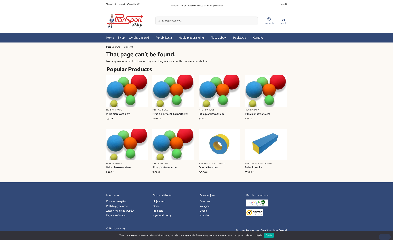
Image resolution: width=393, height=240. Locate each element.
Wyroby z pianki (217, 163)
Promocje (158, 211)
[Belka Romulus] (266, 144)
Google (203, 211)
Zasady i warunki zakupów (120, 211)
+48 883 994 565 (133, 4)
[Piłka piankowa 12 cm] (173, 144)
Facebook (205, 201)
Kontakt (283, 4)
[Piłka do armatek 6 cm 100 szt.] (173, 91)
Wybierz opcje (127, 126)
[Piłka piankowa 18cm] (127, 144)
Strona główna (113, 47)
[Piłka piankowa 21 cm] (219, 91)
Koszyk (283, 23)
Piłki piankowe (114, 110)
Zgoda (269, 235)
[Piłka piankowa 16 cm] (266, 91)
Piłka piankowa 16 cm (257, 114)
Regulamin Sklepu (116, 215)
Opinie (156, 206)
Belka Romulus (254, 168)
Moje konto (269, 23)
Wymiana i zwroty (162, 215)
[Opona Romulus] (219, 144)
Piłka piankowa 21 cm (211, 114)
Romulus (203, 163)
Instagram (205, 206)
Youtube (204, 215)
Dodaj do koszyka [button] (219, 179)
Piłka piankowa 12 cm (164, 168)
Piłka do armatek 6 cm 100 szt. (170, 114)
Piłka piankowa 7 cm (118, 114)
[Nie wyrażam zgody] (385, 237)
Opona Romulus (208, 168)
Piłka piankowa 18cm (118, 168)
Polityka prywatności (117, 206)
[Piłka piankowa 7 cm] (127, 91)
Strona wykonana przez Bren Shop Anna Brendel (261, 230)
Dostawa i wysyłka (116, 201)
